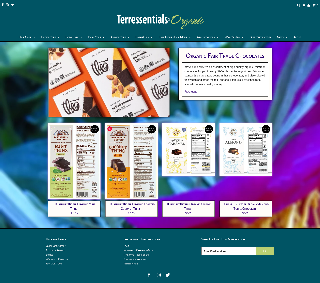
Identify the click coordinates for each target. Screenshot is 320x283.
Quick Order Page (56, 245)
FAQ (126, 245)
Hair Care (25, 37)
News (280, 37)
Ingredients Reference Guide (138, 250)
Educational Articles (135, 259)
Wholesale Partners (57, 259)
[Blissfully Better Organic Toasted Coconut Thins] (131, 161)
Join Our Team (54, 263)
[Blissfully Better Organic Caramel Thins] (188, 149)
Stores (49, 254)
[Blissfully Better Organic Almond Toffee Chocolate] (246, 149)
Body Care (71, 37)
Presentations (131, 263)
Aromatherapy (206, 37)
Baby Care (94, 37)
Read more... (191, 91)
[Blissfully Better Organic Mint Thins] (74, 161)
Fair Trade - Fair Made (173, 37)
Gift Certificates (260, 37)
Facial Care (48, 37)
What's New (232, 37)
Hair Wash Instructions (136, 254)
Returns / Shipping (55, 250)
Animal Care (118, 37)
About (297, 37)
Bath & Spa (142, 37)
